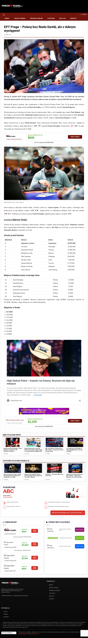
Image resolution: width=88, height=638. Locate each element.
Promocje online (36, 18)
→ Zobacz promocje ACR (10, 560)
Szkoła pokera (20, 18)
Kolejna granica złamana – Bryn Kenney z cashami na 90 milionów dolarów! (13, 450)
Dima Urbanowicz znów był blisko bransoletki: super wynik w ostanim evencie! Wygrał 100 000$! (33, 450)
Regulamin (6, 616)
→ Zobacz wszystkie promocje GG (14, 139)
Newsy (7, 18)
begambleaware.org (23, 633)
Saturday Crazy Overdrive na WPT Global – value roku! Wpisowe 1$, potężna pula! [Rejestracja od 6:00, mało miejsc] (74, 477)
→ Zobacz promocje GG (10, 533)
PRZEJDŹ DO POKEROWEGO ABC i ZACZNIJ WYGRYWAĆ (68, 513)
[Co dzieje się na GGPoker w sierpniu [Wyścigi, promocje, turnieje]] (75, 442)
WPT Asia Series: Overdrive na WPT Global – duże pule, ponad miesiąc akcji (54, 450)
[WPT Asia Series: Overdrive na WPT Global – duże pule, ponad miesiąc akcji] (54, 442)
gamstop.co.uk (35, 633)
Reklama (6, 614)
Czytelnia (51, 18)
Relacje (62, 18)
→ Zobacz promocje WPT (10, 547)
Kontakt (73, 18)
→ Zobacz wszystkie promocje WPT (14, 423)
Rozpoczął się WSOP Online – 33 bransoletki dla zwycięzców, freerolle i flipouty (33, 476)
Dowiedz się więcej (79, 529)
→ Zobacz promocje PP (10, 570)
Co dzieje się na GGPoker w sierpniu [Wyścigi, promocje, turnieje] (74, 450)
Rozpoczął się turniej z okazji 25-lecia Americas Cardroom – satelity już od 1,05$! (12, 476)
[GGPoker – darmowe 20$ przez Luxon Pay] (54, 468)
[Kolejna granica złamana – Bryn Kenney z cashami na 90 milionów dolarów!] (13, 442)
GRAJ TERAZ (75, 137)
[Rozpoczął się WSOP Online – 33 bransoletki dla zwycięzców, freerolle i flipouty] (33, 468)
